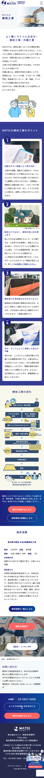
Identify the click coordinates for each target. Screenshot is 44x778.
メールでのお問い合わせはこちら (22, 707)
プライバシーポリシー (14, 766)
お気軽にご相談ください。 (26, 264)
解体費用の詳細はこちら (22, 518)
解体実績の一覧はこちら (22, 609)
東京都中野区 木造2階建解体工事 (22, 542)
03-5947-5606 (27, 699)
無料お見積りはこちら (22, 509)
